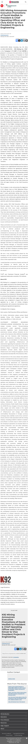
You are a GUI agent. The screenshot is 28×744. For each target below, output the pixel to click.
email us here (11, 678)
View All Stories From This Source (16, 701)
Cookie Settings (18, 735)
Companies (16, 657)
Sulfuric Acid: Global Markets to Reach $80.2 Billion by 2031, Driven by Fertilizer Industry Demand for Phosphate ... (17, 688)
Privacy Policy (9, 735)
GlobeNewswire (4, 35)
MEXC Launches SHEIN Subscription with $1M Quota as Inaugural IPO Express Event (17, 694)
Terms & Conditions (6, 733)
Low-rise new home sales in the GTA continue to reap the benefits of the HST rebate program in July (17, 698)
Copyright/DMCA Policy (18, 733)
